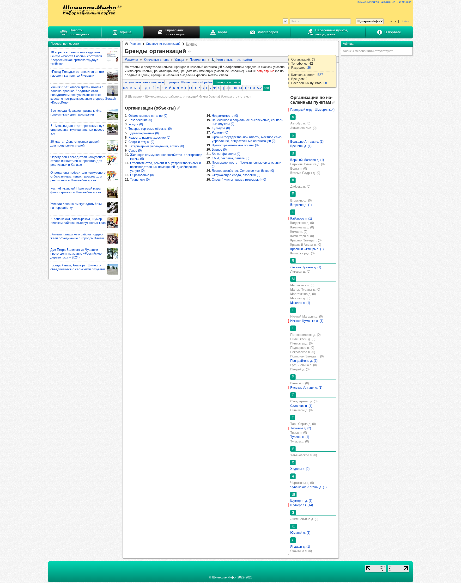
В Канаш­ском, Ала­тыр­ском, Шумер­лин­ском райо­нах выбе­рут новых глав (78, 221)
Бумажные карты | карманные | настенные (384, 2)
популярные (132, 82)
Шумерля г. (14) (301, 505)
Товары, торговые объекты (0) (150, 128)
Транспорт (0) (140, 179)
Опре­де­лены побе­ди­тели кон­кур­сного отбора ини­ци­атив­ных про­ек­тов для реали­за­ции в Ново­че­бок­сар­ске (77, 176)
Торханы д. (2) (300, 428)
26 (309, 67)
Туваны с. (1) (299, 437)
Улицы (179, 59)
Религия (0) (220, 132)
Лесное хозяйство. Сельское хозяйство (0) (243, 170)
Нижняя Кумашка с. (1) (306, 321)
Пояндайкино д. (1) (303, 360)
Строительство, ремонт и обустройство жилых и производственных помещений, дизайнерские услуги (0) (165, 166)
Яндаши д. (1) (300, 546)
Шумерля (172, 82)
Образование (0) (142, 175)
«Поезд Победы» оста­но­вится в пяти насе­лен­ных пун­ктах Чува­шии (77, 73)
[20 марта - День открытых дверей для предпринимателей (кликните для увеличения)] (112, 145)
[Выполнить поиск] (285, 21)
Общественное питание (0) (147, 115)
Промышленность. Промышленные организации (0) (246, 164)
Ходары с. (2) (299, 469)
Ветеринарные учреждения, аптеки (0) (156, 146)
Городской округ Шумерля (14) (312, 109)
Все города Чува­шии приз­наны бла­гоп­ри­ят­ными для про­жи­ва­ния (76, 112)
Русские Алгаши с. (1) (306, 387)
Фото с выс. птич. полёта (234, 59)
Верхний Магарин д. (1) (307, 160)
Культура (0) (221, 128)
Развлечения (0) (140, 120)
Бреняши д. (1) (300, 146)
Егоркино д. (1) (301, 205)
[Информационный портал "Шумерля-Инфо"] (89, 10)
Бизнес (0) (219, 149)
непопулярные (153, 82)
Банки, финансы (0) (226, 154)
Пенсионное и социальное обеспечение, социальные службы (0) (248, 122)
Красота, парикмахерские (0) (149, 137)
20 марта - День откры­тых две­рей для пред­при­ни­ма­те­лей (74, 143)
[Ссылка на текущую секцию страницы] (189, 51)
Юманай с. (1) (300, 532)
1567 (319, 75)
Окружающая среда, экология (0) (236, 175)
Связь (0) (135, 150)
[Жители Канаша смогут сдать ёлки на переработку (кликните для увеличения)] (112, 207)
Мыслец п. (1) (300, 303)
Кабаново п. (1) (301, 218)
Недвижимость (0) (225, 115)
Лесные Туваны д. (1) (305, 267)
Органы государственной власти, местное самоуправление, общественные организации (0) (247, 139)
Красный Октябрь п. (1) (307, 249)
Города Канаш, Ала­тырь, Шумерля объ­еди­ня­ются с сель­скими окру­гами (77, 267)
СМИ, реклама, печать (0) (230, 158)
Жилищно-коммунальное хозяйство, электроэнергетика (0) (166, 156)
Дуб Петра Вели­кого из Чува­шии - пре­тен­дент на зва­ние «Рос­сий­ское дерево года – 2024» (76, 253)
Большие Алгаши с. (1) (306, 141)
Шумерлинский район (196, 82)
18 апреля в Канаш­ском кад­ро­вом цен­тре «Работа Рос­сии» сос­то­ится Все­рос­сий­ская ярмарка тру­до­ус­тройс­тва (76, 58)
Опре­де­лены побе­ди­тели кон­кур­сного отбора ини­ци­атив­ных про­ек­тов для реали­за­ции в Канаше (77, 160)
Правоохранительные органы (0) (235, 145)
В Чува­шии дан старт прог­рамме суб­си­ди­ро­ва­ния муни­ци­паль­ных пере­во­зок (77, 129)
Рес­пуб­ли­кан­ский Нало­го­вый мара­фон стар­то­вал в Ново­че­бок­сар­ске (75, 190)
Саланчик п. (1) (301, 406)
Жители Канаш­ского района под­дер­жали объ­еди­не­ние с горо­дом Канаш (77, 236)
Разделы (131, 59)
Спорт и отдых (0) (141, 142)
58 (325, 83)
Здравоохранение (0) (143, 133)
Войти (404, 21)
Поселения (198, 59)
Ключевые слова (156, 59)
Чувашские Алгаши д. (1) (308, 487)
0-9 (125, 88)
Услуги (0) (135, 124)
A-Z (259, 88)
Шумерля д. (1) (301, 501)
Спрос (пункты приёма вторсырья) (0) (239, 179)
